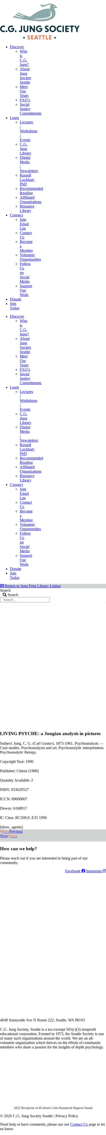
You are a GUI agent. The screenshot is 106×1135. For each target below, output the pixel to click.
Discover (17, 47)
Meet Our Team (24, 91)
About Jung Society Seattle (25, 75)
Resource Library (27, 208)
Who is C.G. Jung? (24, 58)
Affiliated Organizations (30, 199)
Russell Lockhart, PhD (27, 179)
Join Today (15, 306)
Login (102, 1)
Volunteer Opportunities (30, 257)
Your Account (40, 1)
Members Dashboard (73, 1)
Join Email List (24, 223)
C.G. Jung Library (25, 148)
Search (5, 590)
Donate (15, 299)
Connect (16, 215)
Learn (14, 118)
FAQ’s (25, 100)
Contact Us (79, 1124)
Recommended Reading (31, 190)
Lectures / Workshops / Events (28, 131)
